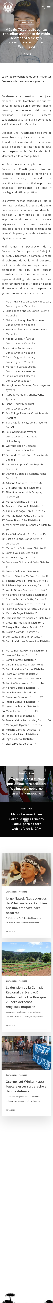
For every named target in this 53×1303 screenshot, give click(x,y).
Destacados (26, 22)
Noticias (23, 891)
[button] (48, 7)
